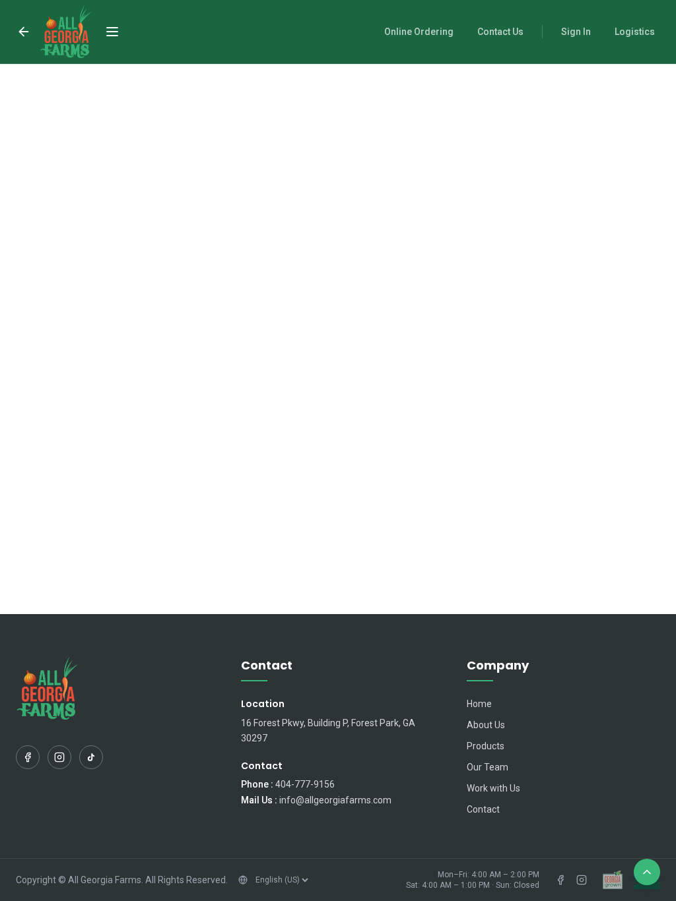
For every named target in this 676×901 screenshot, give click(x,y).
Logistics (635, 31)
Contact (483, 809)
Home (479, 704)
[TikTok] (91, 757)
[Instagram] (59, 757)
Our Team (487, 767)
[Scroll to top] (647, 872)
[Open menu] (112, 31)
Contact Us (500, 31)
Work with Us (493, 788)
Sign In (576, 31)
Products (485, 746)
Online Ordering (419, 31)
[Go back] (24, 31)
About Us (486, 725)
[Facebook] (28, 757)
